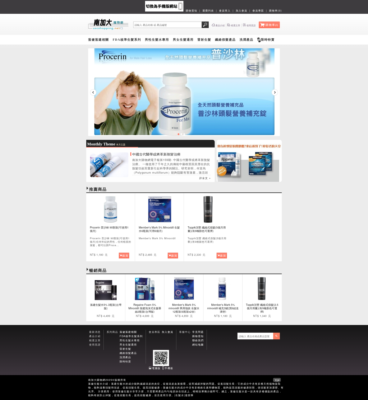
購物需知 (191, 10)
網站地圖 (198, 344)
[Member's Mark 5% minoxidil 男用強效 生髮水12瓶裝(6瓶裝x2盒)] (183, 288)
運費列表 (208, 10)
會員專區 (258, 10)
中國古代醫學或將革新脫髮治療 (156, 154)
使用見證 (95, 344)
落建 (114, 383)
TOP (277, 380)
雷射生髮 (204, 39)
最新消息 (95, 332)
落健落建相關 (98, 39)
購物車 (271, 24)
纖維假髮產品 (225, 39)
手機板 (169, 368)
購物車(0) (275, 10)
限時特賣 (268, 39)
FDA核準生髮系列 (127, 39)
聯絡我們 (198, 340)
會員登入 (225, 10)
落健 (91, 383)
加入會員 (241, 10)
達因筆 (189, 395)
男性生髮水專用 (157, 39)
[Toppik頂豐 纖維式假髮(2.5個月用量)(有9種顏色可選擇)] (262, 288)
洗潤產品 (246, 39)
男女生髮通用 (183, 39)
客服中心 (185, 332)
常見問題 (198, 332)
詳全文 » (205, 178)
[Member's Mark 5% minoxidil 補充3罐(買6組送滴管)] (222, 288)
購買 (125, 255)
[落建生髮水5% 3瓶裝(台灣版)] (105, 288)
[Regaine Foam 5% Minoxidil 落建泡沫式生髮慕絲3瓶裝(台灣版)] (144, 288)
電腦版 (156, 368)
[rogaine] (249, 181)
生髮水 (179, 395)
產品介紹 (95, 336)
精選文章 (95, 340)
